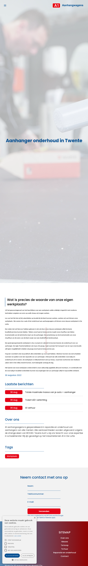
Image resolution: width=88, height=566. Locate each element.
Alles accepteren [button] (12, 555)
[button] (5, 540)
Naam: (31, 486)
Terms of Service (45, 518)
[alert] (19, 540)
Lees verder (17, 536)
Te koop (64, 545)
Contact (65, 556)
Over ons (64, 538)
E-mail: (31, 502)
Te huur (64, 549)
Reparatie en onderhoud (64, 552)
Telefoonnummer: (36, 494)
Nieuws (64, 541)
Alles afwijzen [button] (28, 555)
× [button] (35, 518)
